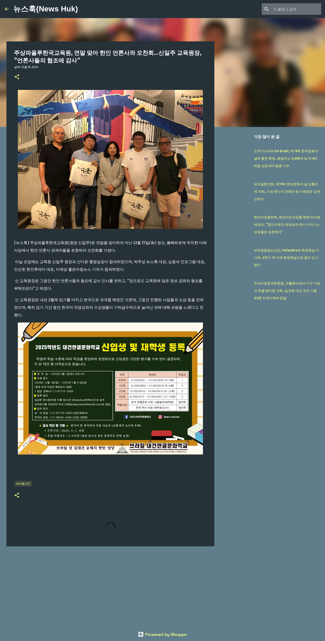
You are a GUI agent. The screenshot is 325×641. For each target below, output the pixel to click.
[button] (17, 77)
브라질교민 (23, 483)
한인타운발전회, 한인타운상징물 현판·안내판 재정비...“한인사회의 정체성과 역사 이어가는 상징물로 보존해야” (287, 224)
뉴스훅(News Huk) (45, 9)
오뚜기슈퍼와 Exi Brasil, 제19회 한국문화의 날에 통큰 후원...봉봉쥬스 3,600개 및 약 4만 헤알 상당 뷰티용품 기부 (286, 158)
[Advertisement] (110, 586)
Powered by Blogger (165, 634)
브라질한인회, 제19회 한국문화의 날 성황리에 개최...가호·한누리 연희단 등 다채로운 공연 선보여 (287, 191)
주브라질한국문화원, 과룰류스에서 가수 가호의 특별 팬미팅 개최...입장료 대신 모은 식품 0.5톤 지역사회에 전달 (287, 290)
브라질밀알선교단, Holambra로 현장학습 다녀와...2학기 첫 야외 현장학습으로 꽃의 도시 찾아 (286, 257)
